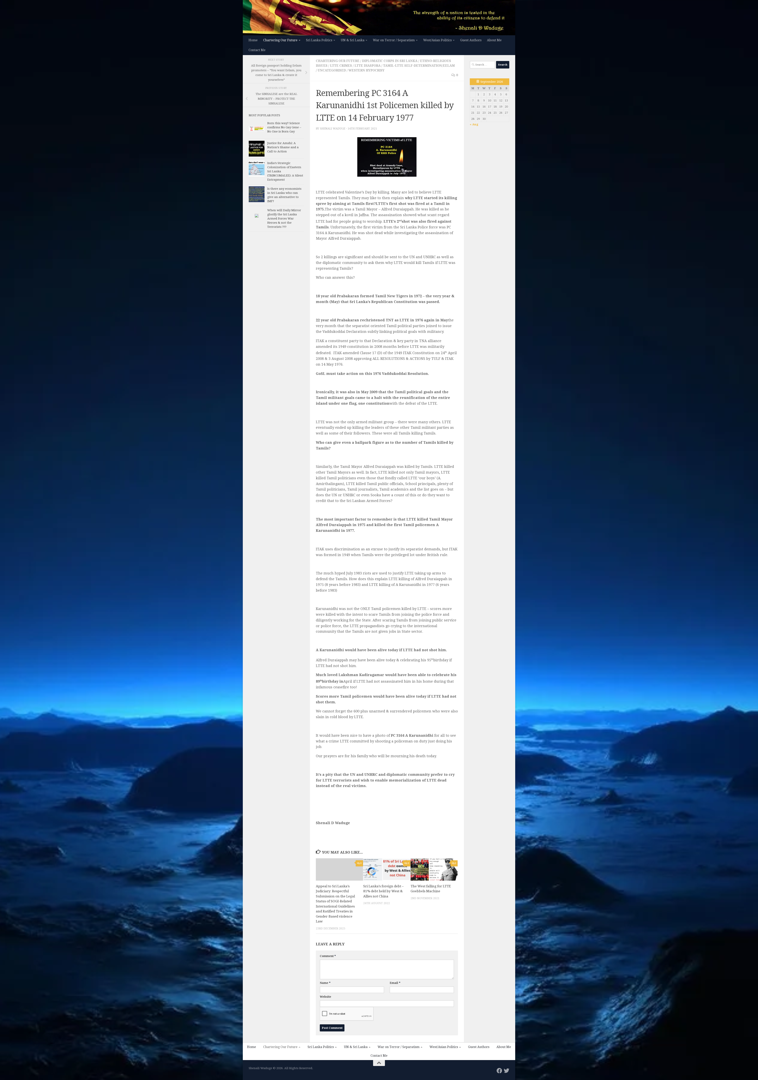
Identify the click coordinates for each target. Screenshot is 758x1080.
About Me (494, 40)
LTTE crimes (341, 66)
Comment (328, 956)
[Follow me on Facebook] (499, 1070)
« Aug (474, 124)
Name (325, 982)
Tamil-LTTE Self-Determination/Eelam (419, 66)
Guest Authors (470, 40)
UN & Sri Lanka (352, 40)
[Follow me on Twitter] (506, 1070)
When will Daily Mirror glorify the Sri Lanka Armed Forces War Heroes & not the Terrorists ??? (284, 218)
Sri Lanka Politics (319, 40)
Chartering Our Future (280, 40)
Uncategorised (332, 70)
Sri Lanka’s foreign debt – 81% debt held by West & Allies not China (383, 891)
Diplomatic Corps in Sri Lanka (389, 61)
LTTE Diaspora (368, 66)
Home (253, 40)
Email (395, 982)
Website (325, 996)
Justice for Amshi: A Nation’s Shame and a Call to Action (283, 147)
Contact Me (257, 50)
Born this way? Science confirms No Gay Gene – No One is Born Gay (284, 127)
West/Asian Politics (437, 40)
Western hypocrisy (366, 70)
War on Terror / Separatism (394, 40)
